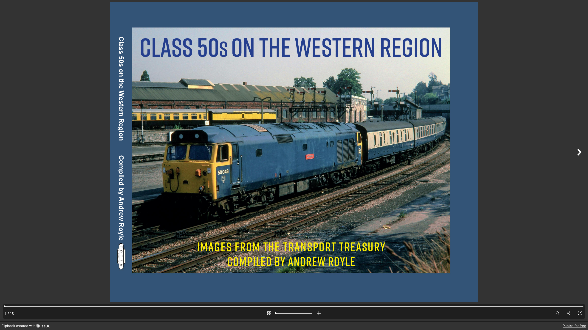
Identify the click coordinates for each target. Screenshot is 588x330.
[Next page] (579, 161)
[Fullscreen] (579, 313)
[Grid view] (269, 313)
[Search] (557, 313)
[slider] (294, 313)
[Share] (568, 313)
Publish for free (574, 326)
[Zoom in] (318, 313)
